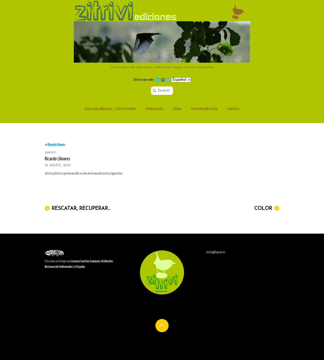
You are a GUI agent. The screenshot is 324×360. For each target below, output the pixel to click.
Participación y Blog (204, 109)
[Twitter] (158, 79)
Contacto (233, 109)
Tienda (177, 109)
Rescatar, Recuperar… (78, 208)
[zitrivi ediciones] (162, 60)
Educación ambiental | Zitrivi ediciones (111, 109)
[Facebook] (163, 79)
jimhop (50, 152)
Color (266, 208)
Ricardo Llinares (57, 159)
